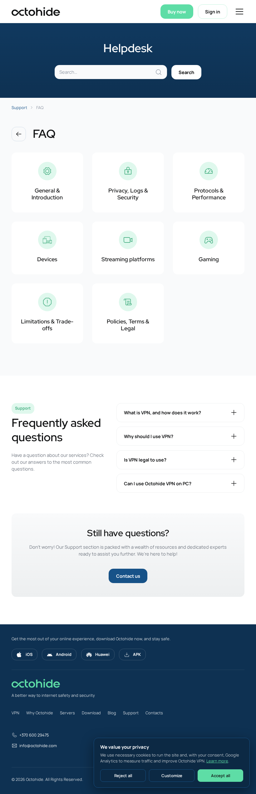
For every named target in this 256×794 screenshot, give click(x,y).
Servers (67, 713)
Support (131, 713)
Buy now (177, 11)
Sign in (212, 11)
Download (91, 713)
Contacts (154, 713)
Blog (112, 713)
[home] (36, 11)
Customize (171, 775)
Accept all (220, 775)
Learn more (217, 761)
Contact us (128, 576)
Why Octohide (39, 713)
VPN (15, 713)
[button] (238, 11)
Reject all (123, 775)
